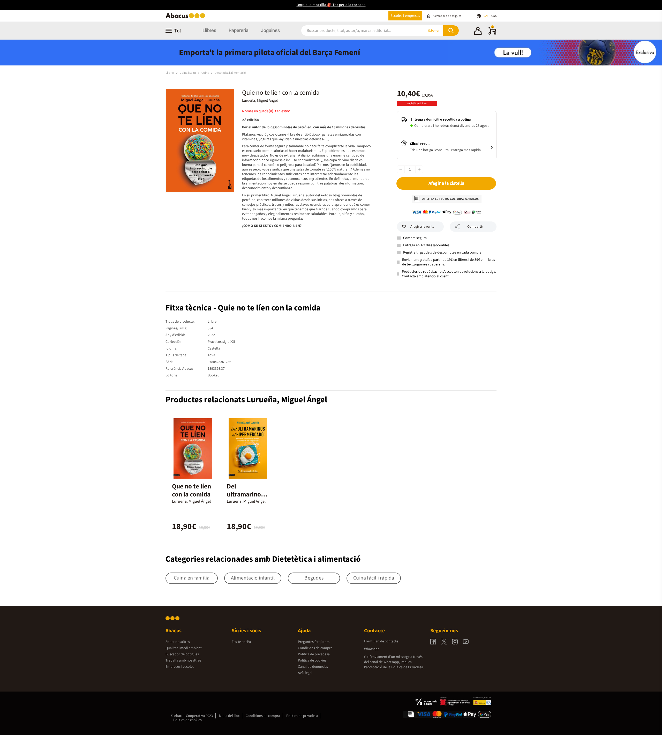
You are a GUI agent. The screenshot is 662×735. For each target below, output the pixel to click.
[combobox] (357, 30)
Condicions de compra (315, 648)
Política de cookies (312, 660)
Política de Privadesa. (407, 667)
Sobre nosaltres (178, 641)
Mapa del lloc (229, 715)
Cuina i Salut (188, 73)
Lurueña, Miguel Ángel (260, 100)
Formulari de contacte (381, 641)
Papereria (239, 30)
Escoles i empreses (405, 15)
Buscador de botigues (182, 654)
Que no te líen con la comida (191, 490)
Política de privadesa (314, 654)
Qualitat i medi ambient (184, 648)
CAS (493, 16)
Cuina (205, 73)
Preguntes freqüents (313, 641)
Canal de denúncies (313, 666)
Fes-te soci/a (241, 641)
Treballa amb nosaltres (183, 660)
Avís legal (305, 672)
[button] (478, 31)
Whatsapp (372, 649)
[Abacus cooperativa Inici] (187, 18)
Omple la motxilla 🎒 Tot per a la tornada (331, 5)
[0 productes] (492, 33)
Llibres (209, 30)
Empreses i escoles (180, 666)
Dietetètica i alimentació (230, 73)
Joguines (270, 30)
